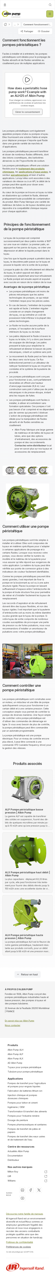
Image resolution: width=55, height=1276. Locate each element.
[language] (4, 4)
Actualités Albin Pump (18, 1151)
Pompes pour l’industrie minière (23, 1116)
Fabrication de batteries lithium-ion (25, 1090)
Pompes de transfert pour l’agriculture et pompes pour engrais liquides (27, 1085)
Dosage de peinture (18, 1120)
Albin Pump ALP (15, 1054)
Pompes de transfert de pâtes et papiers (24, 1130)
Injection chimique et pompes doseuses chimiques (22, 1097)
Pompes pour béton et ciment (23, 1102)
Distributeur (13, 1160)
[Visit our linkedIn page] (22, 1190)
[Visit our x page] (39, 1190)
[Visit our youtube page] (22, 1198)
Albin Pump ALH (15, 1049)
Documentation (15, 1155)
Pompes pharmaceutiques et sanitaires (27, 1124)
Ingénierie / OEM (16, 1107)
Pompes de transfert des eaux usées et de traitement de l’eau (26, 1138)
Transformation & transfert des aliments (27, 1111)
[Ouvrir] (49, 13)
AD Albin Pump (15, 1063)
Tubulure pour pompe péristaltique (25, 1071)
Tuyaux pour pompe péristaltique (24, 1067)
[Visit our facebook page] (31, 1190)
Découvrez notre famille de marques (24, 1214)
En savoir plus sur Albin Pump (19, 1020)
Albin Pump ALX (15, 1058)
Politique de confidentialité (19, 1242)
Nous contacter (12, 1025)
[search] (50, 4)
